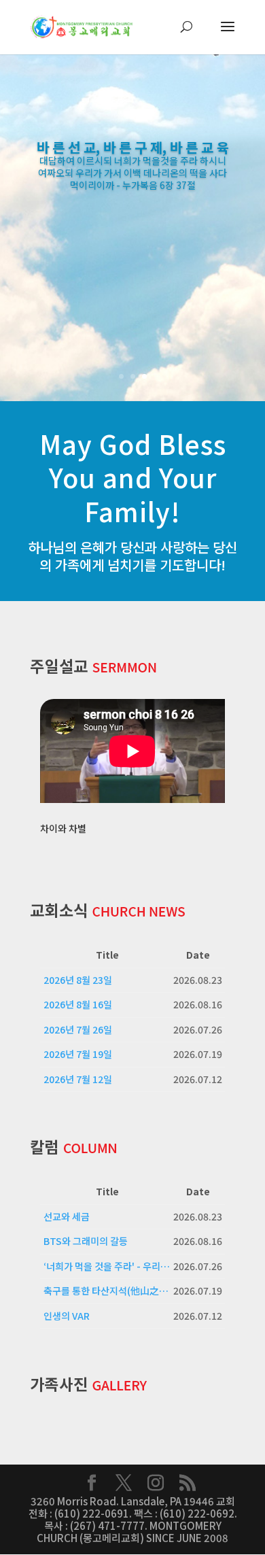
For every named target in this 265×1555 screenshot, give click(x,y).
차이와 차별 (63, 828)
